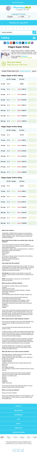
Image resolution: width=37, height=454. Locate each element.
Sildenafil (24, 56)
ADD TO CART (32, 83)
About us (18, 406)
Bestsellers (18, 410)
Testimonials (18, 415)
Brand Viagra (28, 71)
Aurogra (22, 71)
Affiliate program (18, 432)
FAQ (18, 419)
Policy (18, 423)
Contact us (18, 428)
